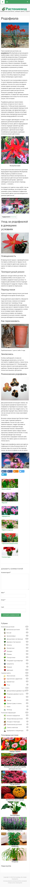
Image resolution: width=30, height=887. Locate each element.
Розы (8, 685)
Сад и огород (5, 688)
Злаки (8, 707)
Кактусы (9, 645)
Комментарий (6, 572)
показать (13, 217)
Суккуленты (10, 664)
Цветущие (10, 670)
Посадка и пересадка (13, 722)
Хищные (9, 667)
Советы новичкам (12, 727)
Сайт (2, 607)
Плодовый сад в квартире (15, 661)
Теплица (9, 710)
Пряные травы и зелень (14, 703)
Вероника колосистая (15, 831)
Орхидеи (9, 651)
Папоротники (11, 657)
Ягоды (9, 697)
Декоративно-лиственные (15, 639)
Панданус (15, 862)
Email (3, 600)
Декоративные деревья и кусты (16, 691)
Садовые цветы (6, 673)
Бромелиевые (11, 636)
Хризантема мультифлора (15, 800)
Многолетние (11, 676)
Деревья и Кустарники (14, 642)
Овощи (9, 700)
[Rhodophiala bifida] (15, 150)
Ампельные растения (13, 630)
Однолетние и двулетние (14, 679)
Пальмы (9, 654)
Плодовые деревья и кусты (15, 694)
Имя (3, 592)
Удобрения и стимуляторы (15, 730)
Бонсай (9, 633)
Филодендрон (15, 815)
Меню (6, 2)
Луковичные (10, 648)
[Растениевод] (15, 9)
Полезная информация (8, 713)
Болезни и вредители (13, 715)
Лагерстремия (15, 784)
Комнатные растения (7, 627)
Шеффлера (15, 846)
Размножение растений (14, 724)
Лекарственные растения (15, 719)
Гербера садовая (15, 751)
